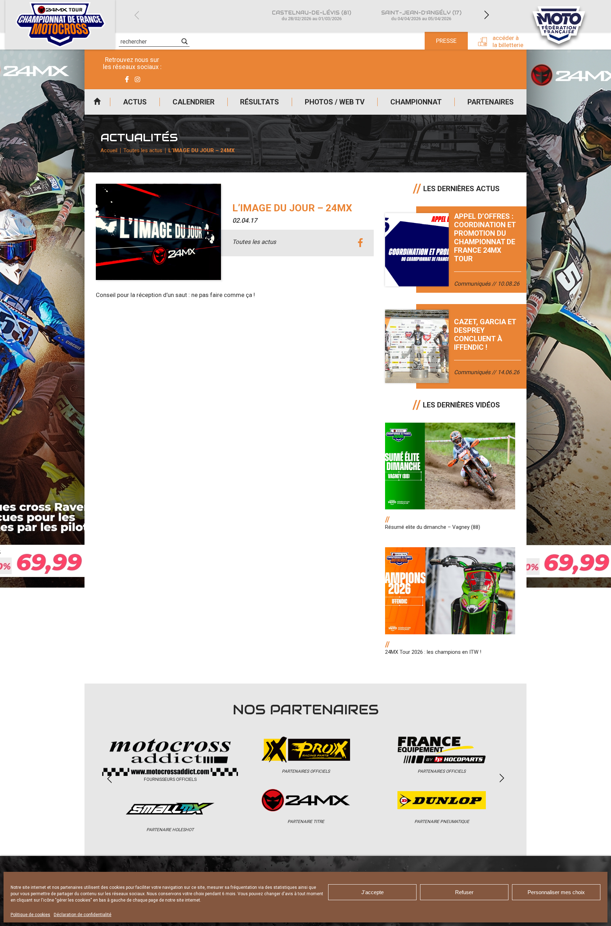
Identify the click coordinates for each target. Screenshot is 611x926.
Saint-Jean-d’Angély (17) (421, 15)
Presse (446, 40)
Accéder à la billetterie (508, 41)
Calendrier (194, 102)
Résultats (259, 102)
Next (486, 15)
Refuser (464, 892)
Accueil (97, 102)
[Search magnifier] (185, 41)
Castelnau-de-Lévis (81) (311, 15)
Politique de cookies (30, 914)
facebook (360, 243)
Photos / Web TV (335, 102)
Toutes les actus (142, 150)
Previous (136, 15)
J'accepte (372, 892)
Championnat (416, 102)
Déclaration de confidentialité (82, 914)
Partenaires (490, 102)
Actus (135, 102)
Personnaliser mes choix (556, 892)
